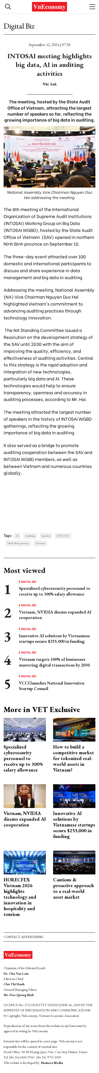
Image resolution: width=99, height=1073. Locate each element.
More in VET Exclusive (42, 709)
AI (17, 536)
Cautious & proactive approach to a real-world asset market (73, 888)
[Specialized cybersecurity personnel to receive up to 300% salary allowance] (25, 729)
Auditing (30, 536)
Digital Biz (19, 26)
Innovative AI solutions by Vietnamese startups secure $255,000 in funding (54, 638)
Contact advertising (23, 937)
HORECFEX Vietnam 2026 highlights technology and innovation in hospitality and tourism (20, 897)
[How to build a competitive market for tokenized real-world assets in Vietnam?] (74, 729)
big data (46, 536)
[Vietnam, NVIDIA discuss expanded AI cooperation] (25, 795)
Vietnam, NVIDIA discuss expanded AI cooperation (25, 819)
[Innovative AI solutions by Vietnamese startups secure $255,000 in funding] (74, 795)
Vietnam (40, 543)
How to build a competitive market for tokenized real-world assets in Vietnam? (73, 758)
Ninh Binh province (18, 543)
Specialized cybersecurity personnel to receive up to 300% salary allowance (54, 590)
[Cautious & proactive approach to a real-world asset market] (74, 862)
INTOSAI (63, 536)
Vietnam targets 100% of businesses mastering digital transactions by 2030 (54, 661)
